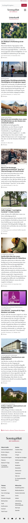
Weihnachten (4, 501)
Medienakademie (19, 490)
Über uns (17, 476)
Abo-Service (18, 452)
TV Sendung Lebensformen (4, 466)
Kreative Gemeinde (20, 493)
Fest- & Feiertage (5, 493)
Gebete (17, 498)
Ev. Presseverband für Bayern (20, 479)
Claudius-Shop (18, 449)
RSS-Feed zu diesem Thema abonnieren (13, 430)
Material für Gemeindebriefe (19, 504)
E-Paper (17, 455)
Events (16, 495)
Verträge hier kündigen (21, 457)
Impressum (18, 473)
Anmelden (24, 1)
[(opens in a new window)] (4, 519)
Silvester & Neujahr (6, 498)
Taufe (2, 503)
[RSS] (23, 519)
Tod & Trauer (4, 511)
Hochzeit (3, 509)
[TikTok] (16, 519)
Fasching (3, 488)
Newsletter (18, 468)
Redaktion (17, 465)
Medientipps (4, 455)
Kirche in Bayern (5, 452)
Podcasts (3, 460)
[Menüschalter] (25, 9)
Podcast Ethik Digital (6, 457)
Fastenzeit (3, 490)
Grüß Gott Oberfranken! (7, 449)
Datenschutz (18, 470)
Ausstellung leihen (19, 488)
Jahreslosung (18, 501)
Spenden (17, 510)
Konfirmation (4, 506)
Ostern (2, 495)
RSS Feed (17, 508)
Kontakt (17, 463)
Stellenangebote (19, 460)
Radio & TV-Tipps (5, 463)
